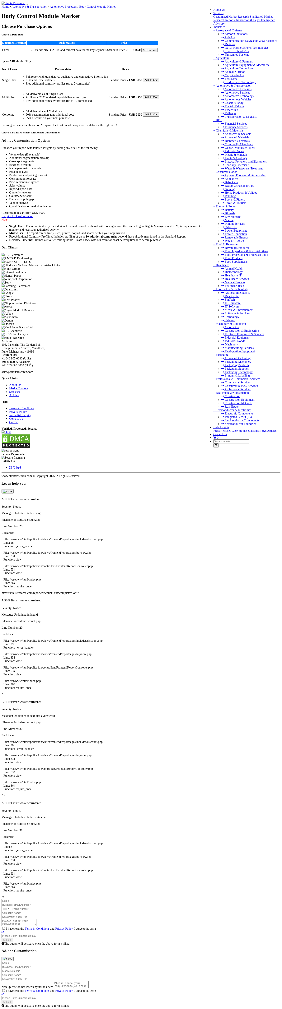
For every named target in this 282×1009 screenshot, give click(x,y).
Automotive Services (237, 92)
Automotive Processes (237, 89)
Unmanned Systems (236, 54)
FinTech (229, 299)
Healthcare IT (233, 275)
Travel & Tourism (235, 203)
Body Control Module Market (97, 6)
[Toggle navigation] (26, 4)
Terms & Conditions (21, 408)
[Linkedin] (17, 467)
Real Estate (231, 406)
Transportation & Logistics (240, 116)
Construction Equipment (239, 399)
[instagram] (11, 467)
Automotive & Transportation (233, 85)
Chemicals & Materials (229, 130)
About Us (219, 9)
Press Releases (222, 430)
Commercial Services (237, 382)
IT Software (231, 306)
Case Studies (239, 430)
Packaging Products (236, 365)
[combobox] (6, 909)
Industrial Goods (234, 341)
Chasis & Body (233, 102)
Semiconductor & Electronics (233, 410)
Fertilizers (230, 78)
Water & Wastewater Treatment (243, 168)
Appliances (231, 178)
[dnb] (6, 432)
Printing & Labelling (237, 375)
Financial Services (235, 123)
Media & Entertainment (238, 310)
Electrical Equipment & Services (244, 334)
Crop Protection (234, 75)
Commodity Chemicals (238, 144)
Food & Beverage (226, 244)
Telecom (229, 320)
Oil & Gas (230, 227)
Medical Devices (234, 282)
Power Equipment (235, 230)
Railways (230, 113)
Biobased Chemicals (237, 140)
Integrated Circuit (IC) (238, 417)
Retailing (230, 196)
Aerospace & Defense (229, 30)
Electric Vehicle (234, 106)
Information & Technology (232, 289)
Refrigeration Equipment (239, 351)
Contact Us (220, 434)
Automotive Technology (239, 96)
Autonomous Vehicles (237, 99)
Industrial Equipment (237, 337)
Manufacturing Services (239, 347)
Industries (219, 27)
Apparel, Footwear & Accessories (245, 175)
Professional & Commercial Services (238, 379)
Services (218, 13)
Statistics (253, 430)
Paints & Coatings (235, 158)
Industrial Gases (234, 151)
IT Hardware (232, 303)
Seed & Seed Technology (240, 82)
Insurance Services (235, 127)
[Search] (216, 445)
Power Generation (235, 234)
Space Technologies (236, 51)
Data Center (231, 296)
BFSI (219, 120)
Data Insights (221, 427)
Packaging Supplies (236, 368)
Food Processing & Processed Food (246, 254)
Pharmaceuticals (234, 285)
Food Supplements (235, 261)
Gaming (229, 189)
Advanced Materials (236, 137)
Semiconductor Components (241, 420)
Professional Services (237, 389)
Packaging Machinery (237, 361)
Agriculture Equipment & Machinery (246, 65)
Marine (228, 220)
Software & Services (237, 313)
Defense (229, 44)
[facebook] (20, 467)
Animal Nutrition (234, 71)
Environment (232, 216)
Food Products (233, 258)
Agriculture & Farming (238, 61)
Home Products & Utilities (240, 192)
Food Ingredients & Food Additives (246, 251)
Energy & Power (226, 206)
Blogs (262, 430)
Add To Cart (149, 50)
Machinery (231, 344)
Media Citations (18, 388)
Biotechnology (233, 272)
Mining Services (234, 223)
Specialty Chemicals (236, 165)
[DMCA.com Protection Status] (16, 447)
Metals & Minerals (235, 154)
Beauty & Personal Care (239, 185)
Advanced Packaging (237, 358)
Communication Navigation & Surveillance (250, 40)
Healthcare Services (236, 278)
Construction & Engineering (241, 330)
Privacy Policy (18, 411)
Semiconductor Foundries (240, 423)
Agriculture (222, 58)
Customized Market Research (231, 16)
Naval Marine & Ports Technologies (246, 47)
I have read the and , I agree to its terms (51, 928)
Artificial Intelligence (237, 292)
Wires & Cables (234, 241)
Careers (13, 422)
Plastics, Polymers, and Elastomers (245, 161)
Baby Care (231, 182)
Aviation (229, 37)
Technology (231, 316)
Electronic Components (238, 413)
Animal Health (233, 268)
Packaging (222, 354)
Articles (271, 430)
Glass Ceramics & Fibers (239, 147)
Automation (231, 327)
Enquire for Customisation (17, 216)
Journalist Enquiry (20, 415)
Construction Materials (238, 403)
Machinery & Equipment (231, 323)
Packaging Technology (238, 372)
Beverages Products (236, 247)
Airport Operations (235, 33)
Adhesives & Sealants (237, 134)
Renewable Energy (236, 237)
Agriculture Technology (239, 68)
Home (5, 6)
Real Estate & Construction (232, 392)
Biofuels (229, 213)
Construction (232, 396)
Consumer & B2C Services (241, 385)
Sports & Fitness (234, 199)
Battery (229, 209)
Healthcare (222, 265)
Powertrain (231, 109)
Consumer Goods (226, 172)
